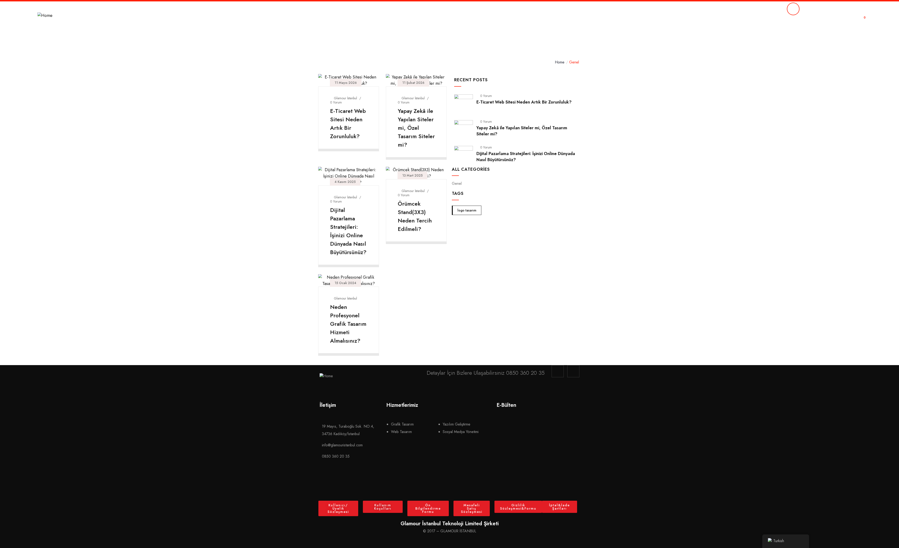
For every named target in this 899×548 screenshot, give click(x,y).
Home (559, 62)
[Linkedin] (573, 371)
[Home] (44, 15)
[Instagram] (558, 371)
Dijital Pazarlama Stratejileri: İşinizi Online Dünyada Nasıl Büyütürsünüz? (348, 231)
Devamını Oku (346, 145)
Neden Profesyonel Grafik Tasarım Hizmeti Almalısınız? (348, 324)
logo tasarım (466, 210)
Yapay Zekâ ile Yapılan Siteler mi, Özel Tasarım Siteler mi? (416, 128)
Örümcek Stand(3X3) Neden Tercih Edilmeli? (415, 216)
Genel (457, 183)
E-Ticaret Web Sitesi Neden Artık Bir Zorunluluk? (348, 123)
